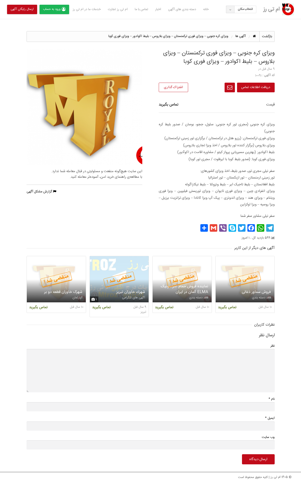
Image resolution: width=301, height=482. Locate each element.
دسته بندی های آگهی (182, 9)
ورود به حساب (51, 9)
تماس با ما (141, 9)
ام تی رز (271, 9)
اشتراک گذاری (173, 87)
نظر (272, 346)
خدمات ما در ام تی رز (87, 9)
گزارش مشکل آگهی (40, 191)
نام (272, 399)
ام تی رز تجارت (118, 9)
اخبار (158, 9)
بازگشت (267, 36)
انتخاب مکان (245, 9)
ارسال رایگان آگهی (22, 9)
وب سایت (268, 437)
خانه (206, 9)
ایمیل (270, 418)
